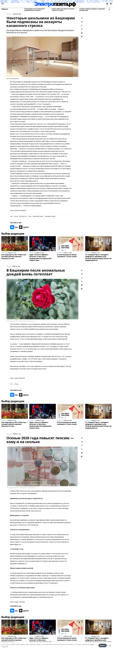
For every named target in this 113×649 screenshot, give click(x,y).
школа (16, 216)
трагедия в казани (50, 216)
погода (16, 384)
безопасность (23, 216)
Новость (4, 9)
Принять (102, 645)
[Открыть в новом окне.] (14, 227)
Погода (8, 266)
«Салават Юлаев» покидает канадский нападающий (92, 9)
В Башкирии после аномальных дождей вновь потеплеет (34, 9)
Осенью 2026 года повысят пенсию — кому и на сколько (63, 9)
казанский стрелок (38, 216)
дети (30, 216)
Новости (9, 14)
